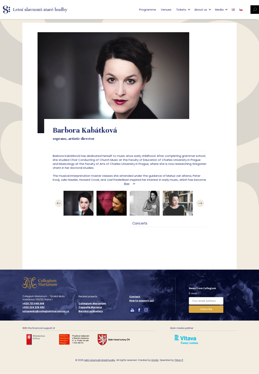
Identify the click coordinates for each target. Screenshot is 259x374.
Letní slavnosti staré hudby (99, 360)
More (127, 183)
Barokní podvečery (90, 311)
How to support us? (141, 300)
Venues (166, 10)
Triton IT (178, 360)
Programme (147, 10)
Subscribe (206, 309)
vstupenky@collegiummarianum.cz (45, 311)
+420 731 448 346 (33, 303)
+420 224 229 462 (33, 307)
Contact (134, 296)
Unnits (155, 360)
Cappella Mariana (90, 307)
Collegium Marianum (92, 303)
